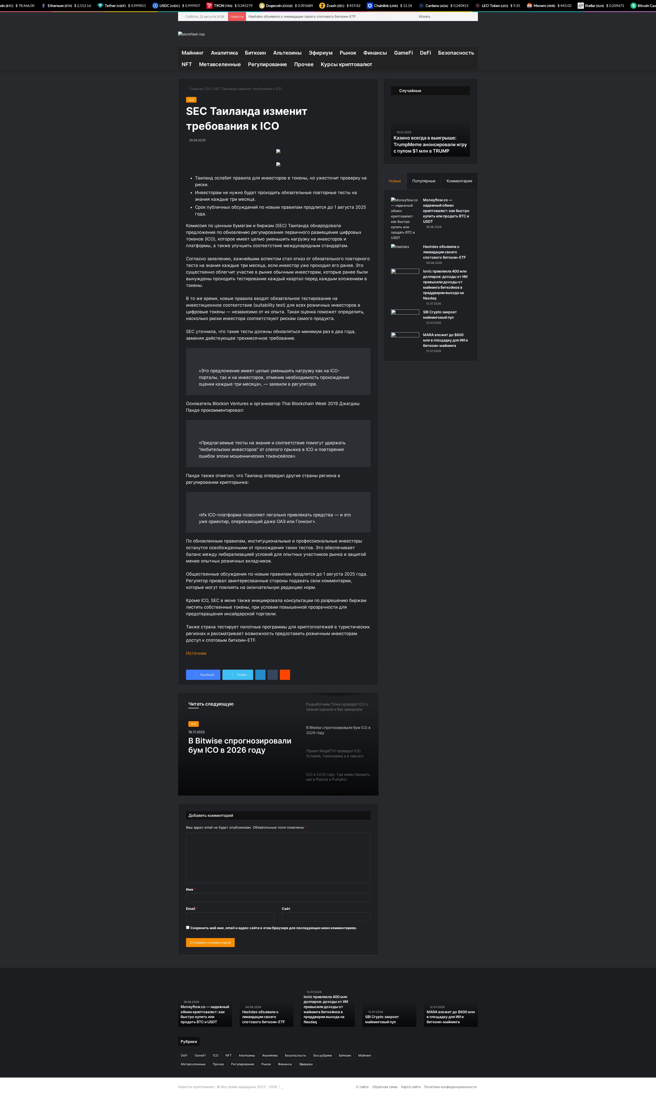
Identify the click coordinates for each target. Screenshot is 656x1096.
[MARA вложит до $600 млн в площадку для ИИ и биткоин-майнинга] (405, 341)
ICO (208, 89)
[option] (278, 744)
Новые (395, 180)
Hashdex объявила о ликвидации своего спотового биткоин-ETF (444, 251)
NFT (187, 64)
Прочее (304, 64)
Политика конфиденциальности (450, 1087)
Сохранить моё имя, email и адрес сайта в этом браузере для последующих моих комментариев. (273, 928)
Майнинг (193, 53)
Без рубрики (322, 1055)
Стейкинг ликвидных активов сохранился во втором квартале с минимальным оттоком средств (391, 1011)
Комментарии (459, 180)
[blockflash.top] (191, 34)
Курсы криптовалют (346, 64)
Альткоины (287, 53)
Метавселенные (220, 64)
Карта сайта (411, 1087)
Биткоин (255, 53)
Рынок (348, 53)
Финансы (375, 53)
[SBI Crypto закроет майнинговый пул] (405, 319)
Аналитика (224, 53)
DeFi (425, 53)
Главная (196, 89)
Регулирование (267, 64)
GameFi (403, 53)
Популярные (424, 180)
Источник (196, 653)
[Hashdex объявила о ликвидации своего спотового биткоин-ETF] (405, 253)
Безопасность (456, 53)
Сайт (286, 909)
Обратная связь (385, 1087)
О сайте (362, 1087)
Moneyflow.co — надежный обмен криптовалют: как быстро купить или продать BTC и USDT (446, 211)
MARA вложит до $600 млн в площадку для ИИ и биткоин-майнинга (445, 340)
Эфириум (321, 53)
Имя (191, 889)
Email (192, 909)
